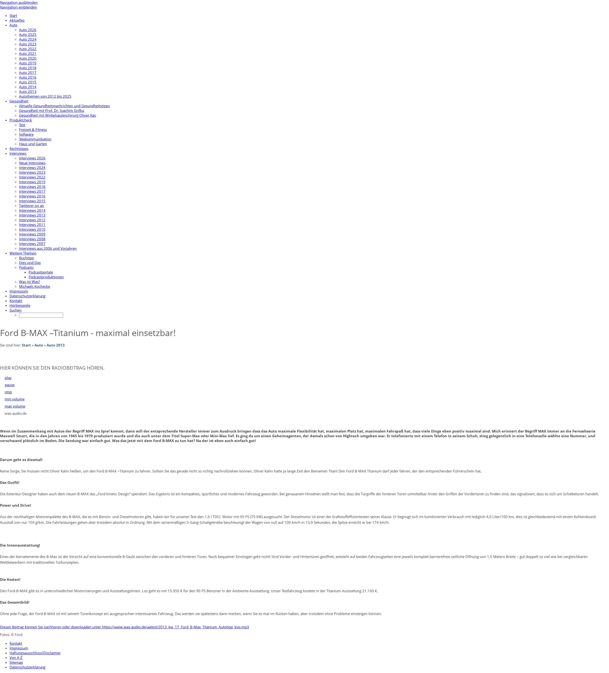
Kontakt (16, 643)
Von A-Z (16, 657)
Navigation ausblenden (19, 2)
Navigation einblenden (18, 7)
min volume (15, 399)
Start (26, 345)
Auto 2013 (56, 345)
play (8, 377)
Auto (38, 345)
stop (8, 391)
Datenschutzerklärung (27, 667)
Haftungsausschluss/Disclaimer (35, 652)
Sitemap (16, 662)
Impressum (19, 648)
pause (10, 384)
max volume (15, 406)
